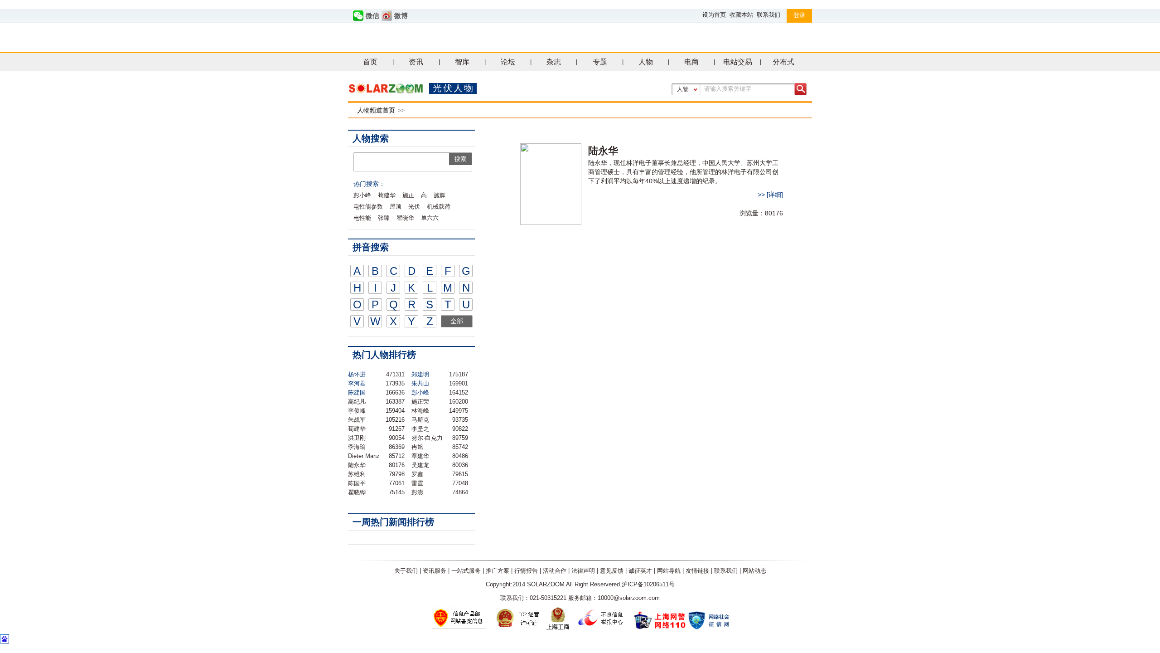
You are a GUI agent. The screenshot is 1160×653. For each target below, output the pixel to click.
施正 (408, 195)
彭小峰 (362, 195)
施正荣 (420, 401)
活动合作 (554, 570)
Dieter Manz (364, 456)
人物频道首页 (376, 110)
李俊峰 (357, 410)
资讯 (416, 62)
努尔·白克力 (427, 437)
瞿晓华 (405, 217)
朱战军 (357, 419)
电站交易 (737, 62)
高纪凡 (357, 401)
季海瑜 (357, 446)
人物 (645, 62)
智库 (462, 62)
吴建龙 (420, 465)
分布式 (783, 62)
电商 (691, 62)
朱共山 (420, 383)
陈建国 (357, 392)
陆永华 (357, 465)
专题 (600, 62)
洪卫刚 (357, 437)
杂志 (553, 62)
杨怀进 (357, 374)
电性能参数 (368, 206)
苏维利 (357, 474)
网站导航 (669, 570)
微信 (372, 15)
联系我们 (768, 14)
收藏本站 (741, 14)
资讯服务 (434, 570)
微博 (401, 15)
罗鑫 (417, 474)
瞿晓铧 (357, 492)
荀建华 (387, 195)
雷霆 (417, 483)
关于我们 (406, 570)
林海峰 (420, 410)
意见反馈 (612, 570)
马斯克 (420, 419)
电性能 (362, 217)
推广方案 (497, 570)
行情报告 (526, 570)
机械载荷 (438, 206)
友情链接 (697, 570)
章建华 (420, 456)
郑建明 (420, 374)
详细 (774, 194)
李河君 (357, 383)
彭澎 (417, 492)
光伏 (414, 206)
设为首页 (714, 14)
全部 (456, 321)
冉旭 (417, 446)
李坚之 (420, 428)
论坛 (508, 62)
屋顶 (395, 206)
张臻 (384, 217)
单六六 (430, 217)
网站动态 (754, 570)
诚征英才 (640, 570)
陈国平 (357, 483)
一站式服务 (466, 570)
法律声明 (583, 570)
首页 (370, 62)
